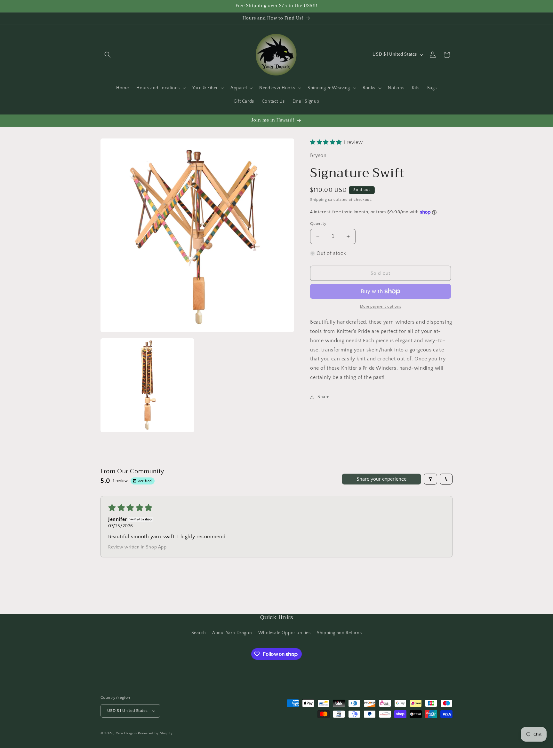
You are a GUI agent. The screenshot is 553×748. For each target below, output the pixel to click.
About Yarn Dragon (232, 632)
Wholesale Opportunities (284, 632)
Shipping (318, 200)
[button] (107, 55)
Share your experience (381, 479)
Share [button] (323, 396)
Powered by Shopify (155, 733)
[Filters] (430, 479)
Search (198, 632)
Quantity (318, 223)
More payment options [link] (380, 306)
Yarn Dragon (126, 733)
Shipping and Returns (339, 632)
